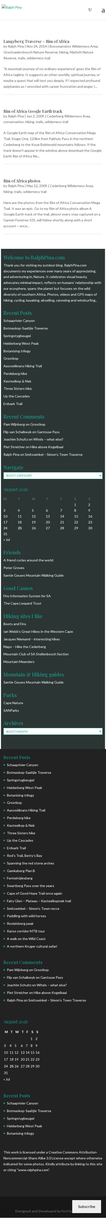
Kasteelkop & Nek (17, 381)
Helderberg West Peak (21, 343)
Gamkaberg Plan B (21, 871)
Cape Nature (13, 703)
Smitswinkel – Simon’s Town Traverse (54, 454)
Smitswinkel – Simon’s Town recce (33, 908)
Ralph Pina (16, 46)
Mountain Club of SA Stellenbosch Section (36, 654)
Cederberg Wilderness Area (68, 116)
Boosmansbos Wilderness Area (74, 46)
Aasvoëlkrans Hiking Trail (22, 366)
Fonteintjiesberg (20, 878)
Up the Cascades (16, 396)
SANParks (11, 710)
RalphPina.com (75, 265)
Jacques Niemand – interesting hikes (31, 639)
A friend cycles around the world (28, 560)
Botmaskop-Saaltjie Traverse (25, 328)
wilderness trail (38, 58)
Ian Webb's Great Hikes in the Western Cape (38, 631)
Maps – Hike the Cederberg (24, 647)
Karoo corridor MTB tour (26, 931)
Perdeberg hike (15, 373)
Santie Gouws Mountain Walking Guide (33, 575)
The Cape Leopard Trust (22, 603)
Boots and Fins (14, 624)
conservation (13, 122)
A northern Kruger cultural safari (32, 946)
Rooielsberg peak (20, 923)
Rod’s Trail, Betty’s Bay (24, 855)
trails (21, 58)
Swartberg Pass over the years (30, 886)
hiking (63, 52)
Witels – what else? (48, 439)
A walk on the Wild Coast (26, 939)
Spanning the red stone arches (30, 863)
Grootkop (10, 358)
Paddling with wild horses (26, 916)
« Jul (6, 539)
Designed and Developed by (38, 1211)
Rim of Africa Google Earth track (32, 111)
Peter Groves (13, 568)
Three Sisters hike (17, 388)
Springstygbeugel (17, 336)
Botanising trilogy (17, 351)
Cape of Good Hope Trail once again (34, 893)
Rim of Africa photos (21, 180)
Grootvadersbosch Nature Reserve (30, 52)
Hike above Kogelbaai (46, 447)
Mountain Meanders (19, 662)
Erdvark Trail (12, 404)
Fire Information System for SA (27, 596)
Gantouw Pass (48, 432)
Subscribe (86, 1206)
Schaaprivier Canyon (19, 320)
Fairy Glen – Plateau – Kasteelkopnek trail (39, 901)
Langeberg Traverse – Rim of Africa (36, 41)
